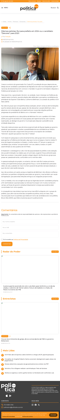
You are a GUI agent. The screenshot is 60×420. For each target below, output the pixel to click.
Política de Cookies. (27, 416)
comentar (7, 244)
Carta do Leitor (46, 1)
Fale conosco (32, 1)
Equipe (39, 1)
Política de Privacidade (20, 239)
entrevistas (5, 336)
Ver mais (54, 251)
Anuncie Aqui (55, 1)
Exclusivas (4, 27)
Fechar (53, 415)
